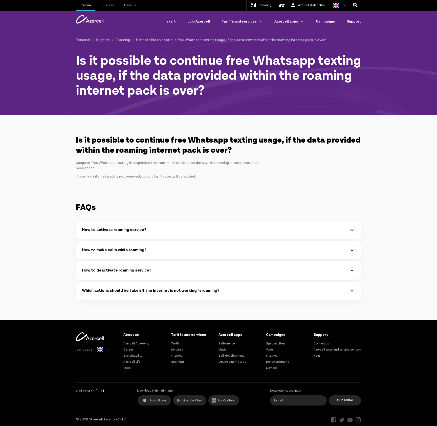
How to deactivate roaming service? (116, 270)
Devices (271, 368)
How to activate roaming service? (114, 230)
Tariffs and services (188, 335)
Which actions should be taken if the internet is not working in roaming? (151, 290)
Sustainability (132, 356)
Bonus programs (277, 362)
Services (177, 350)
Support (354, 21)
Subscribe (345, 400)
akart (171, 21)
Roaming (123, 40)
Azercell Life (132, 362)
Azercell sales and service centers (337, 350)
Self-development (231, 356)
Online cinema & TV (232, 362)
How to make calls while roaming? (114, 250)
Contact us (321, 343)
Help (317, 356)
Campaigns (325, 21)
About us (129, 5)
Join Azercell (198, 21)
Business (108, 5)
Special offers (275, 343)
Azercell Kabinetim (311, 5)
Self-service (227, 343)
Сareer (128, 350)
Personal (86, 5)
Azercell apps (230, 335)
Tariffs (175, 343)
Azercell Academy (136, 343)
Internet (176, 356)
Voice (270, 350)
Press (126, 368)
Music (223, 350)
